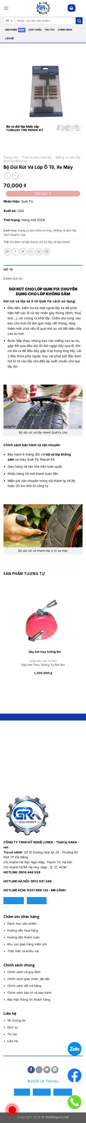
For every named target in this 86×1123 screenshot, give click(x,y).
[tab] (43, 269)
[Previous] (7, 139)
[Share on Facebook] (15, 251)
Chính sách (65, 29)
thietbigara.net (57, 1117)
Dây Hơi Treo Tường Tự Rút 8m (43, 665)
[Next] (19, 139)
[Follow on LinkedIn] (54, 1069)
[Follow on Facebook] (31, 1069)
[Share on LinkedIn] (46, 251)
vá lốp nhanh (61, 242)
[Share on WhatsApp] (7, 251)
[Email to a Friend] (30, 251)
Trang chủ (10, 157)
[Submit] (79, 20)
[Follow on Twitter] (46, 1069)
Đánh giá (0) (13, 278)
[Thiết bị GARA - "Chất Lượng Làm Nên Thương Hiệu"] (43, 8)
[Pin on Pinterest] (38, 251)
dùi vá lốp (45, 242)
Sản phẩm (11, 29)
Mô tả (8, 269)
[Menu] (6, 8)
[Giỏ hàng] (71, 7)
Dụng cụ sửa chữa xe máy (35, 230)
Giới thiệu (35, 29)
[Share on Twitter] (23, 251)
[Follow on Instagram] (39, 1069)
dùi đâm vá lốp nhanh (24, 242)
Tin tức (50, 29)
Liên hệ (9, 38)
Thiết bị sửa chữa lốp (37, 157)
